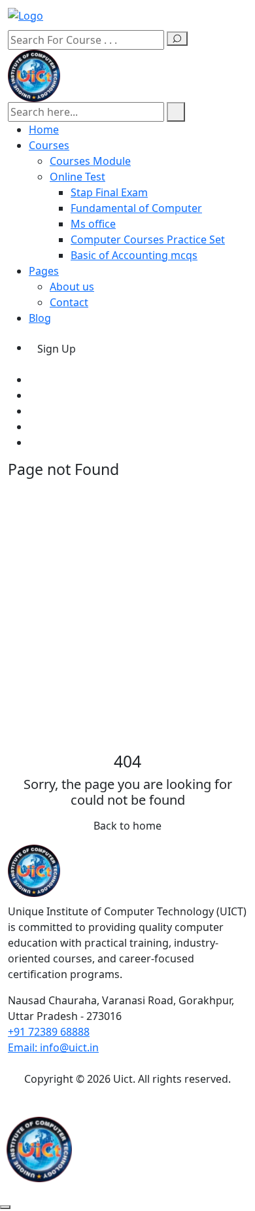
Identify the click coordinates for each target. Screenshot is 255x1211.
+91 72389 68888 (49, 1032)
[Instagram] (33, 411)
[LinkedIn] (33, 426)
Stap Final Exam (109, 192)
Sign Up (56, 349)
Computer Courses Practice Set (148, 239)
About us (72, 286)
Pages (44, 271)
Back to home (128, 825)
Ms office (93, 224)
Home (44, 129)
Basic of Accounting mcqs (134, 255)
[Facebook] (33, 379)
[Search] (177, 38)
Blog (40, 318)
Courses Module (90, 161)
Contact (69, 302)
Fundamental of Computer (136, 208)
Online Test (77, 176)
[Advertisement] (127, 617)
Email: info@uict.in (53, 1047)
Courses (49, 145)
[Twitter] (33, 395)
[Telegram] (33, 442)
